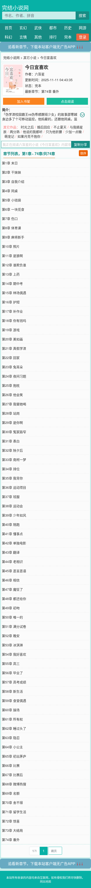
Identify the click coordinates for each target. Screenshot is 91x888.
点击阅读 (67, 101)
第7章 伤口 (10, 218)
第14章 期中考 (12, 283)
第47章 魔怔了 (12, 589)
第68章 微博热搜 (14, 784)
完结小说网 (15, 7)
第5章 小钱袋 (11, 200)
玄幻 (23, 27)
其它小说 (29, 57)
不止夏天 (59, 127)
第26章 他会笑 (12, 394)
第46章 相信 (11, 580)
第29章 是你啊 (12, 422)
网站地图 (45, 881)
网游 (82, 27)
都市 (53, 27)
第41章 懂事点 (12, 533)
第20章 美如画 (12, 339)
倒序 (83, 153)
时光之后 (27, 127)
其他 (38, 37)
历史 (68, 27)
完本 (68, 37)
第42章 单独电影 (14, 543)
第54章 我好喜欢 (14, 654)
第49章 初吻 (11, 608)
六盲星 (40, 74)
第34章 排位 (11, 468)
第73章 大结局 (12, 830)
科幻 (8, 37)
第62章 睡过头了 (14, 728)
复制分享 (80, 144)
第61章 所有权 (12, 719)
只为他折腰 (54, 131)
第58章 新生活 (12, 691)
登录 (82, 37)
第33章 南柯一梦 (14, 459)
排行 (53, 37)
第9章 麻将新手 (13, 237)
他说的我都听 (32, 131)
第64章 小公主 (12, 747)
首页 (8, 27)
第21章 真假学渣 (14, 348)
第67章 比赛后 (12, 774)
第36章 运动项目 (14, 487)
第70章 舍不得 (12, 802)
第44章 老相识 (12, 561)
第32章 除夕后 (12, 450)
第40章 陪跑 (11, 524)
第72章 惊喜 (11, 821)
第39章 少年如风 (14, 515)
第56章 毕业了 (12, 672)
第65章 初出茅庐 (14, 756)
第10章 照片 (11, 246)
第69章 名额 (11, 793)
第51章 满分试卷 (14, 626)
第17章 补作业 (12, 311)
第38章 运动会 (12, 506)
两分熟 (15, 131)
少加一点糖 (73, 131)
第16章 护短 (11, 302)
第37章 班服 (11, 496)
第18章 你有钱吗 (14, 320)
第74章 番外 (50, 91)
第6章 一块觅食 (13, 209)
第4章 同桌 (10, 190)
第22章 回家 (11, 357)
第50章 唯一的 (12, 617)
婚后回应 (43, 127)
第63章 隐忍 (11, 737)
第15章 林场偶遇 (14, 292)
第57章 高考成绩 (14, 682)
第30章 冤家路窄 (14, 431)
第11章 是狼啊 (12, 255)
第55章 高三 (11, 663)
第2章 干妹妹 (11, 172)
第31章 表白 (11, 441)
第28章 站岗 (11, 413)
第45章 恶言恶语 (14, 570)
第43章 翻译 (11, 552)
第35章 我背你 (12, 478)
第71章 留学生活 (14, 811)
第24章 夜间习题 (14, 376)
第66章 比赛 (11, 765)
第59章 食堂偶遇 (14, 700)
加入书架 (23, 101)
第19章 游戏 (11, 329)
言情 (23, 37)
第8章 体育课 (11, 227)
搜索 (82, 15)
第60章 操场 (11, 709)
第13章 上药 (11, 274)
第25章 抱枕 (11, 385)
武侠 (38, 27)
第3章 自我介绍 (13, 181)
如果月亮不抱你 (29, 136)
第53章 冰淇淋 (12, 645)
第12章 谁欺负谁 (14, 265)
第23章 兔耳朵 (12, 367)
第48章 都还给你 (14, 598)
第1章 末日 (10, 163)
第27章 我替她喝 (14, 404)
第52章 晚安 (11, 635)
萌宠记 (9, 136)
